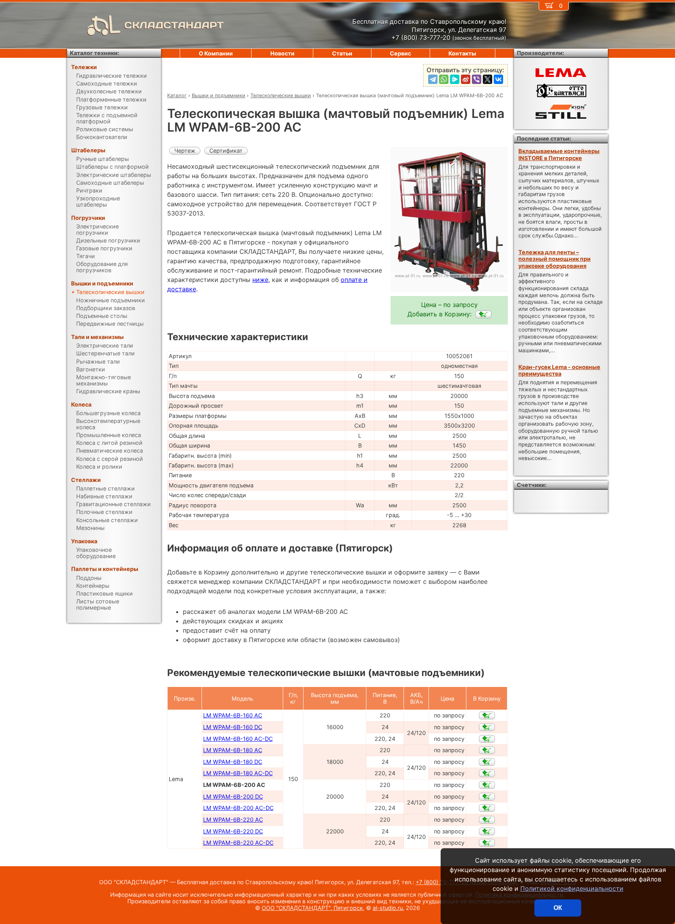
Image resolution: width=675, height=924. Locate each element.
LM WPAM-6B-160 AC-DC (238, 738)
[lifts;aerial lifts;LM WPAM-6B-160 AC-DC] (487, 739)
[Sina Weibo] (465, 79)
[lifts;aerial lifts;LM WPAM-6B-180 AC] (487, 750)
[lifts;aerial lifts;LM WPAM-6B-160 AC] (487, 715)
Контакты (462, 53)
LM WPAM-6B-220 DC (233, 831)
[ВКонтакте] (498, 79)
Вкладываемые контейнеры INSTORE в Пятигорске (559, 154)
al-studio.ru (388, 907)
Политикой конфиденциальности (571, 888)
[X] (487, 79)
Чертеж (184, 150)
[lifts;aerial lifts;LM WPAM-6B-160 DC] (487, 727)
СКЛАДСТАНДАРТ (174, 25)
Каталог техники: (94, 53)
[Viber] (476, 79)
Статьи (342, 53)
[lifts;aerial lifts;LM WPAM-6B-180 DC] (487, 762)
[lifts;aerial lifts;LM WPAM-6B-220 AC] (487, 820)
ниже (260, 280)
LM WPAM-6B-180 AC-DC (238, 773)
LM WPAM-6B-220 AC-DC (238, 842)
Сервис (400, 53)
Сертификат (226, 150)
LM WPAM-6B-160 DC (232, 727)
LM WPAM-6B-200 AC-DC (238, 807)
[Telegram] (433, 79)
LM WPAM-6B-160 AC (232, 715)
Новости (282, 53)
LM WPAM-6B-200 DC (233, 796)
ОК (558, 907)
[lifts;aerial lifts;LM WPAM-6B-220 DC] (487, 831)
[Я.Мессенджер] (454, 79)
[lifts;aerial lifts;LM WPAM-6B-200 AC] (483, 314)
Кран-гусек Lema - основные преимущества (559, 370)
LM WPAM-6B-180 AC (232, 750)
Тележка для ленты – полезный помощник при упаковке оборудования (554, 259)
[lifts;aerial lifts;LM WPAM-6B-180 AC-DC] (487, 773)
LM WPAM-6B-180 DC (232, 761)
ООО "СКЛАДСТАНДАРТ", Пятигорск (312, 907)
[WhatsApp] (443, 79)
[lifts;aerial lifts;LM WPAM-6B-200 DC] (487, 797)
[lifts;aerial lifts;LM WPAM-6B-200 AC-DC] (487, 808)
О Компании (216, 53)
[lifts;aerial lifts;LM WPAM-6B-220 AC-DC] (487, 843)
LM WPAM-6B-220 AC (233, 819)
